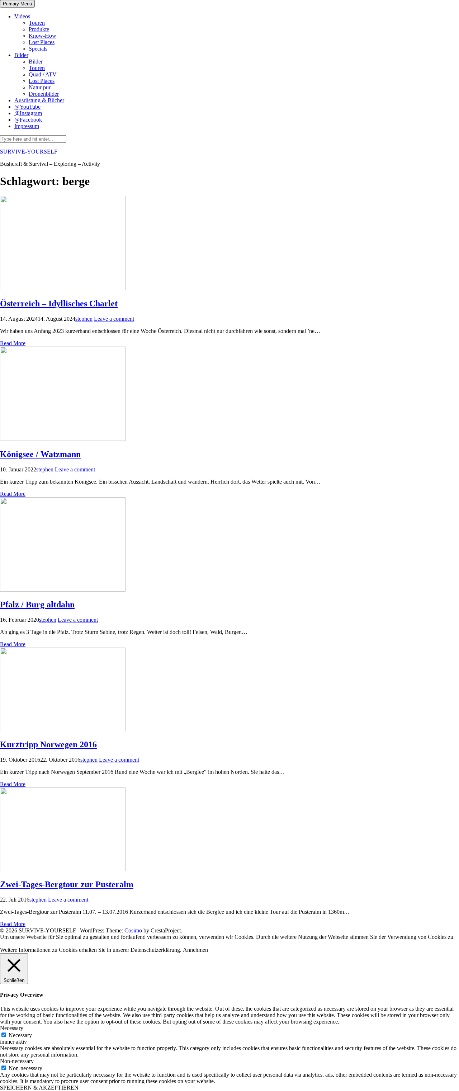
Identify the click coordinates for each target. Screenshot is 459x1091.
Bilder (21, 55)
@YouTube (27, 107)
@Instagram (28, 113)
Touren (37, 23)
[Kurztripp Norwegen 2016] (63, 729)
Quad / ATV (43, 74)
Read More (12, 343)
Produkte (39, 29)
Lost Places (42, 42)
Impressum (26, 126)
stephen (84, 319)
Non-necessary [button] (17, 1061)
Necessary (20, 1035)
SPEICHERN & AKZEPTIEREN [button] (39, 1088)
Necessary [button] (11, 1028)
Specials (38, 49)
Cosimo (133, 930)
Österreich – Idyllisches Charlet (59, 303)
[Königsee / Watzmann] (63, 439)
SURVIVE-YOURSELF (28, 152)
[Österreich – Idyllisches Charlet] (63, 288)
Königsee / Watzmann (40, 454)
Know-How (42, 36)
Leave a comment (114, 319)
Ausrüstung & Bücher (39, 100)
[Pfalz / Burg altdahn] (63, 590)
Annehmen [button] (195, 950)
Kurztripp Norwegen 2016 (48, 744)
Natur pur (40, 87)
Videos (22, 16)
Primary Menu (17, 3)
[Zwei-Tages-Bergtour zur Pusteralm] (63, 869)
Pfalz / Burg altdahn (37, 604)
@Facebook (28, 120)
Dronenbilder (44, 94)
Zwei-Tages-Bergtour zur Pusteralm (66, 884)
